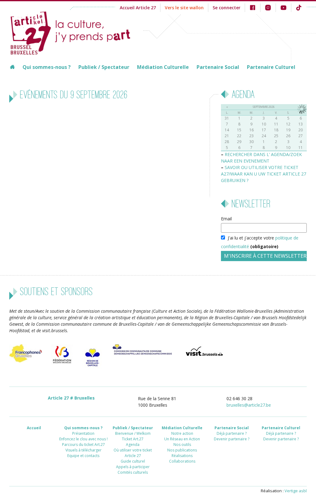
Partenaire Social (218, 67)
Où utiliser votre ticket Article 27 (133, 452)
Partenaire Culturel (271, 67)
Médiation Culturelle (163, 67)
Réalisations (182, 455)
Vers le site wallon (184, 8)
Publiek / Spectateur (103, 67)
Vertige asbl (296, 490)
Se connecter (226, 8)
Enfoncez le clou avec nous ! (83, 439)
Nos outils (182, 444)
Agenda (132, 444)
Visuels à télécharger (83, 450)
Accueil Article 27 (138, 8)
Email (226, 219)
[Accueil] (76, 32)
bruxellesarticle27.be (249, 405)
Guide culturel (133, 461)
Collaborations (182, 461)
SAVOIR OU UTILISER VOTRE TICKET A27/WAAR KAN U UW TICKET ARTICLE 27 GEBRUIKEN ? (263, 173)
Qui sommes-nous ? (47, 67)
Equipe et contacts (83, 455)
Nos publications (182, 450)
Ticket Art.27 (132, 439)
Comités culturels (133, 472)
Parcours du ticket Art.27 (83, 444)
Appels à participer (133, 466)
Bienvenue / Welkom (133, 433)
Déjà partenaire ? (232, 433)
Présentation (83, 433)
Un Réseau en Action (182, 439)
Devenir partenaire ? (231, 439)
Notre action (182, 433)
